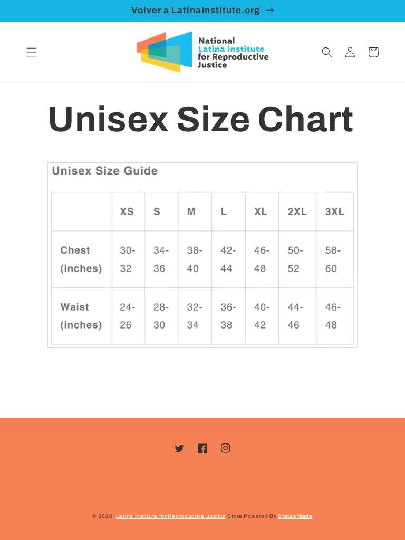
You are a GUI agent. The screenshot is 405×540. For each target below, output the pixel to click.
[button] (31, 52)
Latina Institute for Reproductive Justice (171, 516)
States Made (295, 516)
